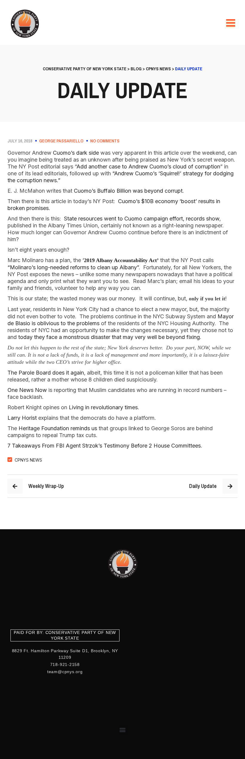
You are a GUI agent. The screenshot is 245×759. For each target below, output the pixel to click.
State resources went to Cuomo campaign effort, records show (141, 218)
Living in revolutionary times (103, 407)
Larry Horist (22, 418)
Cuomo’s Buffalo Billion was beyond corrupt (128, 191)
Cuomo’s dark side (76, 153)
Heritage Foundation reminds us (58, 428)
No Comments (105, 141)
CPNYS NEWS (28, 460)
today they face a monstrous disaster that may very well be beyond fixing (109, 337)
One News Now (27, 390)
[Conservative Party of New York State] (26, 24)
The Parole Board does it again (45, 372)
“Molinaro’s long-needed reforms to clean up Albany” (73, 267)
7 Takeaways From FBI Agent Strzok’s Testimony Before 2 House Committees (104, 445)
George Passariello (61, 141)
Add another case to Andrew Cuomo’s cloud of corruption (148, 166)
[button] (123, 730)
